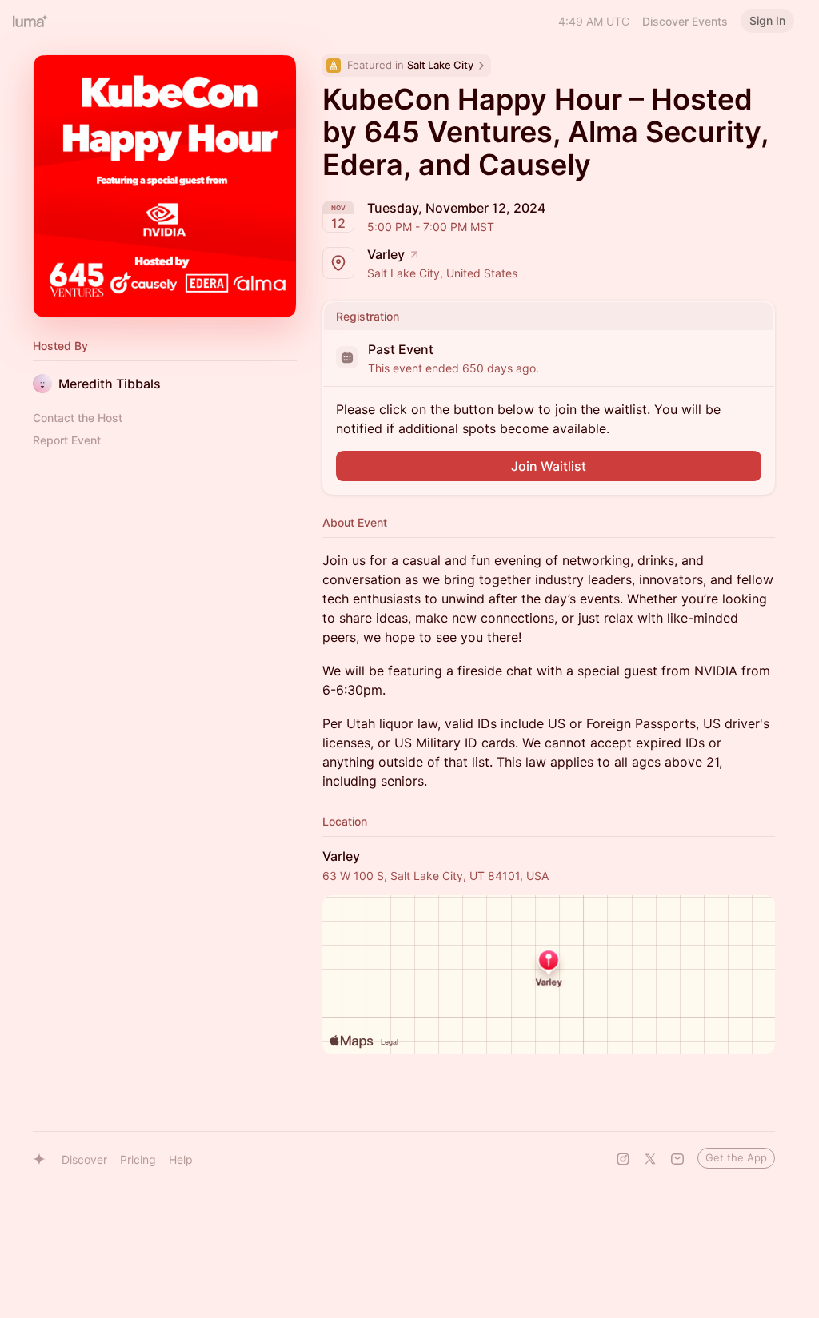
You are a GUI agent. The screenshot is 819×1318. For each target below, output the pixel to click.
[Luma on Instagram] (623, 1159)
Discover (84, 1159)
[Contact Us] (677, 1159)
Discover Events (685, 21)
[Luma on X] (650, 1159)
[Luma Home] (30, 21)
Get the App (736, 1157)
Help (181, 1159)
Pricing (138, 1159)
